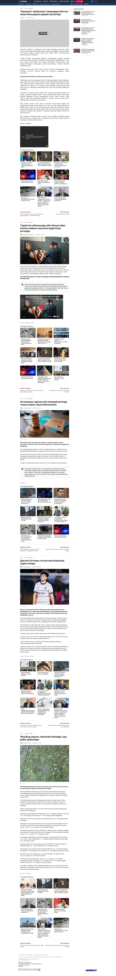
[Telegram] (29, 969)
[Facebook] (19, 969)
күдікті (22, 322)
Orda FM (72, 1)
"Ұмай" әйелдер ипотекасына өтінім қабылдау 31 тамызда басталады (29, 550)
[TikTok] (34, 969)
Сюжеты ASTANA (29, 8)
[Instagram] (24, 969)
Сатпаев (27, 656)
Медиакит (20, 966)
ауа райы (23, 873)
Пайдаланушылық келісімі (24, 962)
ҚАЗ (92, 1)
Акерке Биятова (27, 408)
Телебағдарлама (64, 1)
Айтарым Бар (36, 4)
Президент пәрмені (55, 4)
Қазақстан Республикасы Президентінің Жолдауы (30, 963)
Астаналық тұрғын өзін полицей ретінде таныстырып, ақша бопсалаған (31, 726)
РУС (96, 1)
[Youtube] (31, 969)
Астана (22, 482)
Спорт (22, 656)
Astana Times (21, 4)
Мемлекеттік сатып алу (23, 965)
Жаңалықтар (37, 1)
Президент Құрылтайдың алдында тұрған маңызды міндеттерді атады (88, 51)
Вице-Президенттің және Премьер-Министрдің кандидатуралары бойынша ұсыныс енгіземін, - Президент (89, 30)
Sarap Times (28, 4)
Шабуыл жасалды (29, 322)
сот (26, 482)
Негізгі (21, 8)
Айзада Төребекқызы (28, 234)
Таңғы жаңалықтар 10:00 (62, 214)
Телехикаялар (53, 1)
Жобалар (45, 1)
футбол (32, 656)
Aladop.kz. (31, 615)
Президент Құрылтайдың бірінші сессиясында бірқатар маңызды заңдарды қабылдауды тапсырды (88, 41)
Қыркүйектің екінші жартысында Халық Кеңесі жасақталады (88, 21)
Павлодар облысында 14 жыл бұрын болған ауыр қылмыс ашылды (31, 391)
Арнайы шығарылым (45, 4)
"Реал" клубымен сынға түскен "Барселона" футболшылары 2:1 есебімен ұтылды (31, 214)
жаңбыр (28, 873)
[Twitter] (22, 969)
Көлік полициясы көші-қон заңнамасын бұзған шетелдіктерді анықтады (88, 13)
